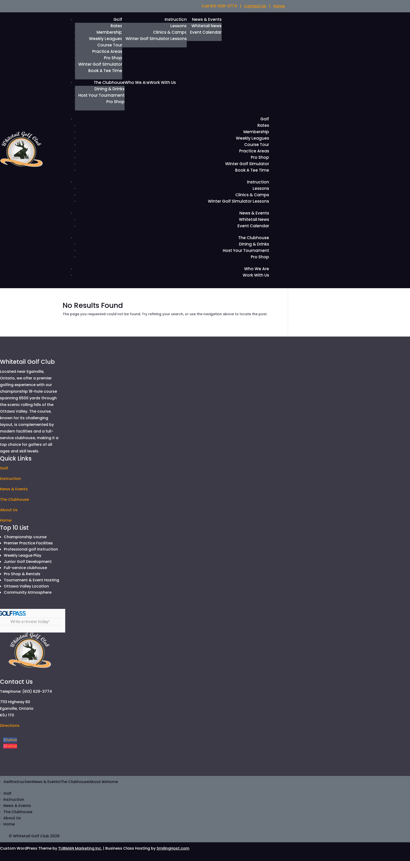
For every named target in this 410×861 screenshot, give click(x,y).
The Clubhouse (109, 82)
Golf (264, 119)
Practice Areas (107, 51)
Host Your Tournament (101, 95)
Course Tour (109, 45)
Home (279, 6)
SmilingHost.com (173, 848)
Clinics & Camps (170, 32)
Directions (9, 725)
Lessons (178, 26)
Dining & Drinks (109, 89)
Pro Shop (113, 58)
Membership (109, 32)
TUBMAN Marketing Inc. (80, 848)
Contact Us (255, 6)
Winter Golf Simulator (100, 64)
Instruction (176, 19)
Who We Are (137, 82)
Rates (116, 26)
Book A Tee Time (105, 70)
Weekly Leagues (105, 38)
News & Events (207, 19)
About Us (9, 510)
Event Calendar (206, 32)
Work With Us (162, 82)
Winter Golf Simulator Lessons (156, 38)
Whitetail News (206, 26)
